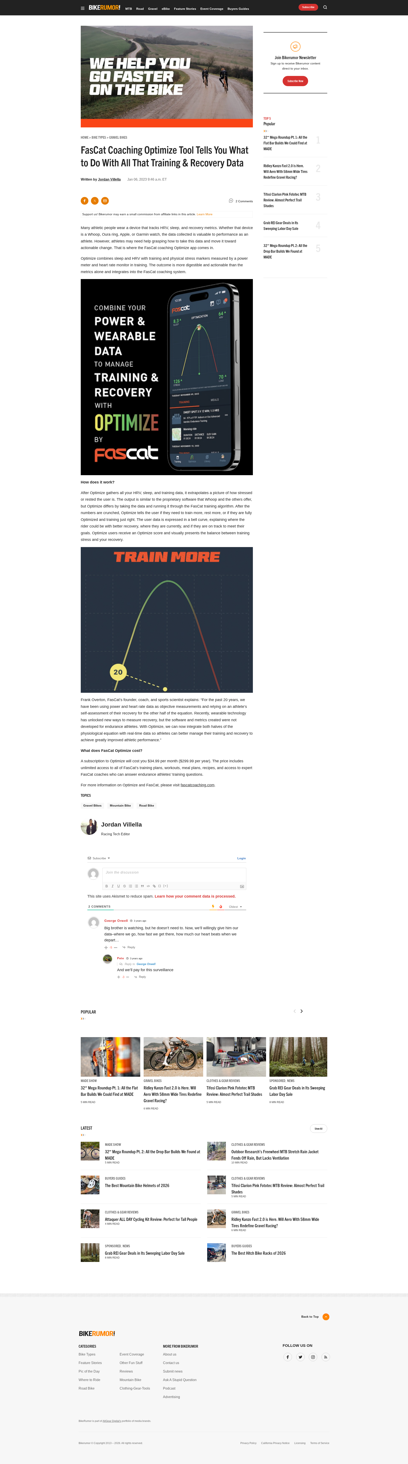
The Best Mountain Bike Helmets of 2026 (137, 1185)
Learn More (204, 214)
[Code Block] (148, 886)
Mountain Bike (120, 805)
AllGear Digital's (112, 1421)
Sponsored (277, 1080)
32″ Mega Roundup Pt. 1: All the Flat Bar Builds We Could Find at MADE (285, 143)
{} (159, 885)
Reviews (126, 1371)
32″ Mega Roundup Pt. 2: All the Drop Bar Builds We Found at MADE (285, 251)
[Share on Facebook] (84, 201)
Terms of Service (319, 1443)
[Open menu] (83, 8)
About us (169, 1354)
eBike (166, 8)
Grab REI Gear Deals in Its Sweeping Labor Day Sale (145, 1253)
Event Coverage (211, 8)
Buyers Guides (238, 8)
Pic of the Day (89, 1371)
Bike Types (87, 1354)
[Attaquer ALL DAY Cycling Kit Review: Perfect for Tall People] (90, 1218)
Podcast (169, 1388)
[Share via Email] (105, 201)
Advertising (171, 1397)
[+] (165, 885)
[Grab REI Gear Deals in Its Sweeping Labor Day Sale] (299, 1057)
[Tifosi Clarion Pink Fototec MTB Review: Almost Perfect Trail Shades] (236, 1057)
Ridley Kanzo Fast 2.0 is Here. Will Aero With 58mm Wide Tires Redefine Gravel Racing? (285, 171)
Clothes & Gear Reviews (223, 1080)
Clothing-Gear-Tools (135, 1388)
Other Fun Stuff (131, 1363)
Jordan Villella (109, 179)
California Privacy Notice (275, 1443)
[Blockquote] (142, 886)
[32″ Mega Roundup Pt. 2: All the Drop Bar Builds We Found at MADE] (90, 1151)
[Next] (301, 1011)
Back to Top (310, 1316)
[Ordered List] (130, 886)
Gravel (152, 8)
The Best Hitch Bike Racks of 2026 (258, 1253)
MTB (128, 8)
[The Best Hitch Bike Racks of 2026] (216, 1252)
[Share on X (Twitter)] (95, 201)
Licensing (300, 1443)
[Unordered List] (136, 886)
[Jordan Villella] (89, 828)
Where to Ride (89, 1380)
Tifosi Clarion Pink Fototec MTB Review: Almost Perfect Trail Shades (285, 200)
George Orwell (146, 964)
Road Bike (146, 805)
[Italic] (113, 886)
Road (140, 8)
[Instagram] (312, 1356)
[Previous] (294, 1011)
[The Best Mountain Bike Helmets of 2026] (90, 1185)
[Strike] (125, 886)
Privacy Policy (248, 1443)
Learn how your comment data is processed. (195, 896)
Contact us (171, 1363)
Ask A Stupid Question (180, 1380)
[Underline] (119, 886)
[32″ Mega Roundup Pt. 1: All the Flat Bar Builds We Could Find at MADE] (110, 1057)
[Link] (154, 886)
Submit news (173, 1371)
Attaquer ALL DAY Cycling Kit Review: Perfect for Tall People (151, 1219)
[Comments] (232, 201)
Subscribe (308, 7)
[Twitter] (299, 1356)
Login (241, 858)
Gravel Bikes (92, 805)
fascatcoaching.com (197, 785)
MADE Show (89, 1080)
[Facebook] (287, 1356)
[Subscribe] (325, 1356)
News (291, 1080)
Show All (319, 1128)
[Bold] (107, 886)
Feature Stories (185, 8)
